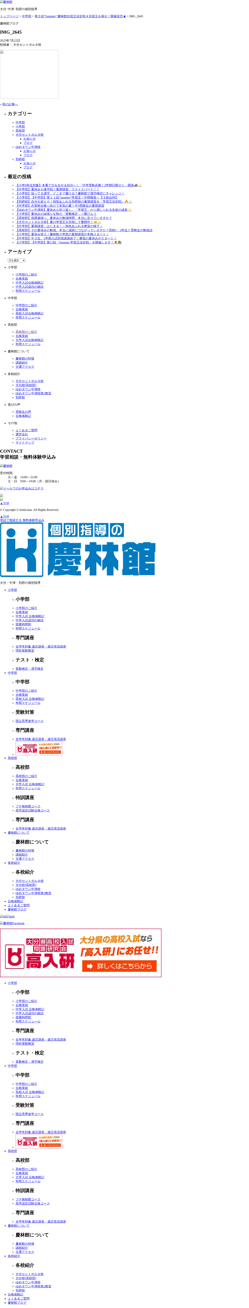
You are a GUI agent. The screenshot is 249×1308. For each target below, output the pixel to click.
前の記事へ (10, 104)
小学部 (20, 126)
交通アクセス (25, 366)
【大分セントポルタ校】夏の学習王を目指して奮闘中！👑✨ (58, 222)
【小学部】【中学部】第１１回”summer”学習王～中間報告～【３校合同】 (67, 197)
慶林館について (19, 832)
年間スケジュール (28, 290)
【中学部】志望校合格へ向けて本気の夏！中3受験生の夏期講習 (60, 205)
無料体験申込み (33, 520)
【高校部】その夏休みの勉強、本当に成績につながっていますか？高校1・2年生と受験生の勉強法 (84, 230)
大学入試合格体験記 (30, 340)
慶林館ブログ (17, 909)
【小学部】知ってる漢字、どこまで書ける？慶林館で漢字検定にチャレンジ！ (70, 193)
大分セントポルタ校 (30, 134)
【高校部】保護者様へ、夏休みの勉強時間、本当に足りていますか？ (64, 218)
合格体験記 (23, 416)
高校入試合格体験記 (30, 313)
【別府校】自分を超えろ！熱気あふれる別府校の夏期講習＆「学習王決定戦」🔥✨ (74, 201)
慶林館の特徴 (25, 358)
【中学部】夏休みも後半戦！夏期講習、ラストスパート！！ (58, 189)
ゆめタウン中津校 (28, 147)
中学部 (20, 122)
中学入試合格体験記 (30, 282)
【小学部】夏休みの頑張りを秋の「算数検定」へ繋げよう (56, 213)
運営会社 (22, 434)
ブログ (28, 142)
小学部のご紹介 (26, 274)
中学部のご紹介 (26, 305)
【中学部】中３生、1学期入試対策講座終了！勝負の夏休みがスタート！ (66, 238)
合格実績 (22, 278)
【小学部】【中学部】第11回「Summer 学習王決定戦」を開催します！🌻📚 (69, 242)
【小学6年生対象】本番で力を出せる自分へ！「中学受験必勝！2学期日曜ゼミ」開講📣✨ (79, 185)
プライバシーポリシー (31, 438)
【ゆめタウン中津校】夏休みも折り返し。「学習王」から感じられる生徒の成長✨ (74, 209)
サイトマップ (25, 442)
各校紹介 (14, 862)
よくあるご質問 (26, 430)
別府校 (20, 159)
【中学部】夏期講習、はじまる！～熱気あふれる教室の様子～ (59, 226)
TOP (4, 503)
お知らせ (29, 138)
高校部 (20, 130)
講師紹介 (22, 362)
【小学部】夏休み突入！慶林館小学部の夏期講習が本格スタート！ (62, 234)
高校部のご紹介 (26, 332)
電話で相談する (11, 520)
